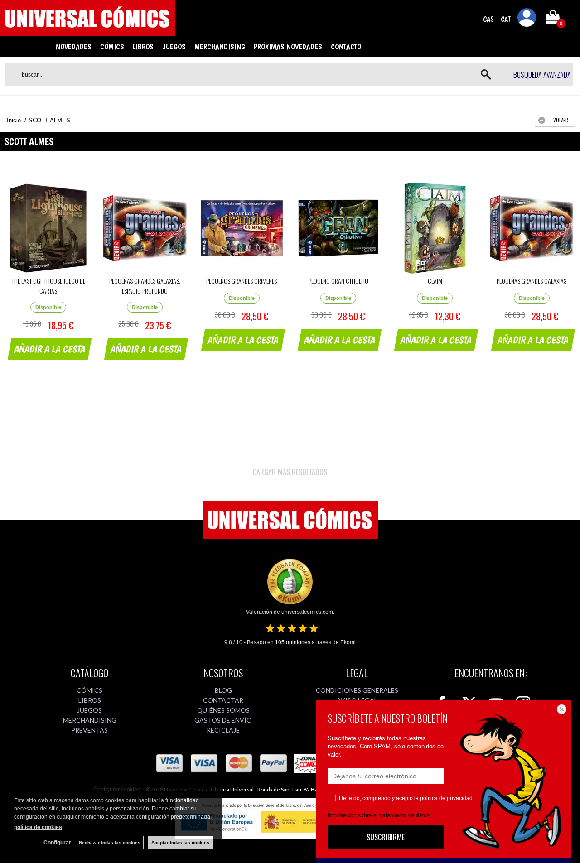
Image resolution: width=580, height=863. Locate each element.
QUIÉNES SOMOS (223, 710)
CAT (506, 19)
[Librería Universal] (87, 32)
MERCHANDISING (219, 46)
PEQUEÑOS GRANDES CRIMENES (241, 280)
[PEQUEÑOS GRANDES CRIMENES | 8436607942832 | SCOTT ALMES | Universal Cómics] (241, 228)
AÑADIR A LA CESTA (50, 349)
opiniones (292, 642)
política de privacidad (446, 798)
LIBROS (143, 46)
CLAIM (435, 280)
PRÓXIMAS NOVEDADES (288, 46)
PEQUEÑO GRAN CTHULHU (338, 280)
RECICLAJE (223, 730)
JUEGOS (174, 46)
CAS (488, 19)
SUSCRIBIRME (386, 837)
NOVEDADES (74, 46)
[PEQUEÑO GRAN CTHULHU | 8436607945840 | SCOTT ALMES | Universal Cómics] (338, 228)
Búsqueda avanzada (542, 74)
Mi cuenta (526, 19)
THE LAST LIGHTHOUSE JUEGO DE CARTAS (48, 285)
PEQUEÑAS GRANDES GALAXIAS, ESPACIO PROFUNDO (144, 285)
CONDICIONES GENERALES (357, 690)
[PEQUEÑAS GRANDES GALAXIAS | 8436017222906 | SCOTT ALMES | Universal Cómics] (531, 228)
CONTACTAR (223, 700)
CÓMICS (112, 46)
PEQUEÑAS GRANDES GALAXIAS (531, 280)
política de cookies (38, 827)
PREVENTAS (89, 730)
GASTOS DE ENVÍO (223, 720)
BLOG (223, 690)
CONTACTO (346, 46)
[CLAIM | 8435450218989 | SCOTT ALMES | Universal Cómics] (434, 228)
